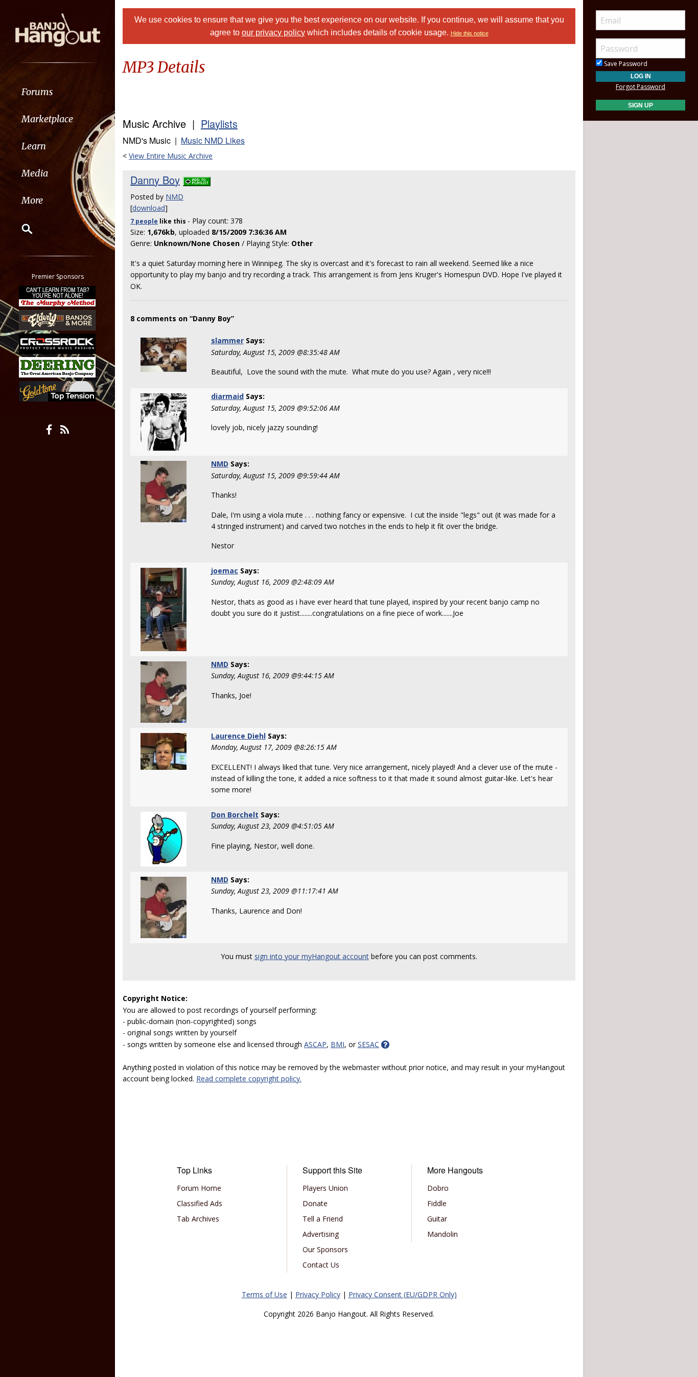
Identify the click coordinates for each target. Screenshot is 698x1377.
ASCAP (315, 1044)
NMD (174, 197)
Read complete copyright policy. (248, 1078)
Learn (33, 146)
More (32, 200)
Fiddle (437, 1203)
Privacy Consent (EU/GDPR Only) (402, 1294)
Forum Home (199, 1188)
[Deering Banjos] (58, 367)
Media (34, 173)
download (148, 208)
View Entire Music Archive (171, 156)
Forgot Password (640, 86)
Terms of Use (264, 1294)
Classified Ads (199, 1203)
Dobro (438, 1188)
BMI (337, 1044)
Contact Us (321, 1265)
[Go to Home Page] (57, 29)
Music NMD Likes (213, 140)
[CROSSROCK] (58, 344)
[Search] (20, 228)
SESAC (368, 1044)
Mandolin (442, 1234)
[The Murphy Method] (58, 296)
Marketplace (47, 119)
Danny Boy (155, 179)
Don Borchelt (235, 814)
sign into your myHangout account (311, 956)
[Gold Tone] (58, 391)
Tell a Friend (323, 1219)
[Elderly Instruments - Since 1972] (58, 319)
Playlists (219, 123)
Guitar (437, 1219)
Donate (315, 1203)
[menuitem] (57, 91)
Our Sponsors (325, 1249)
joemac (224, 570)
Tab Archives (198, 1219)
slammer (227, 340)
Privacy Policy (317, 1294)
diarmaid (227, 396)
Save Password (624, 63)
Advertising (321, 1234)
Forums (37, 92)
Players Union (325, 1188)
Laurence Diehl (238, 736)
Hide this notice (469, 33)
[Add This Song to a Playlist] (197, 179)
